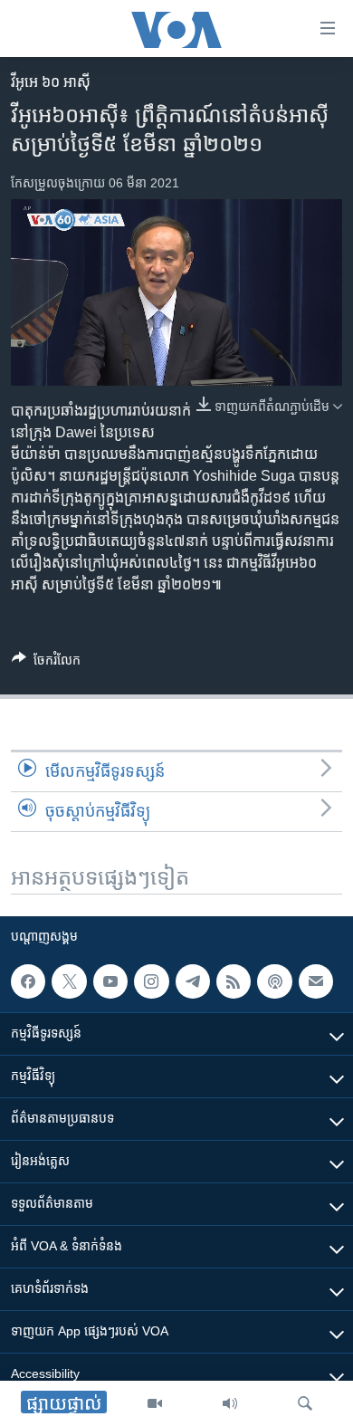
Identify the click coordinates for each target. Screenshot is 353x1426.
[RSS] (233, 981)
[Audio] (230, 1403)
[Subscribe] (316, 981)
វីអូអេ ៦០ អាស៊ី (51, 82)
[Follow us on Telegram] (193, 981)
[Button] (46, 663)
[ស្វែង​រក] (305, 1403)
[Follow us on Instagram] (151, 981)
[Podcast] (274, 981)
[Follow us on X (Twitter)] (69, 981)
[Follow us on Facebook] (28, 981)
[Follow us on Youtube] (110, 981)
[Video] (155, 1403)
